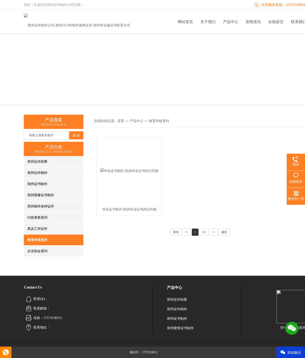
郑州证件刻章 (37, 161)
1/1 (204, 232)
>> (213, 232)
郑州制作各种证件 (40, 206)
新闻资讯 (253, 22)
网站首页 (185, 22)
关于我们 (208, 22)
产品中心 (230, 22)
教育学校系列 (37, 240)
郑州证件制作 (37, 173)
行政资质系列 (37, 217)
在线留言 (276, 22)
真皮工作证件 (37, 228)
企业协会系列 (37, 251)
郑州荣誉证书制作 (40, 195)
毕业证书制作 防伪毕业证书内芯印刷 (129, 209)
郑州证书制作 (37, 184)
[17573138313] (5, 352)
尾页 (224, 232)
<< (186, 232)
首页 (120, 121)
